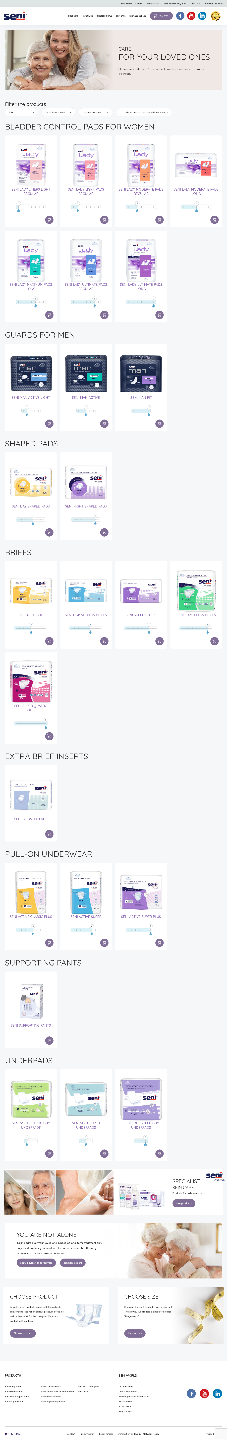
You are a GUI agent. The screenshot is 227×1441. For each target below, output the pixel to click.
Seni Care (82, 1391)
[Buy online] (49, 220)
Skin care (120, 16)
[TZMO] (12, 1434)
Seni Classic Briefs (30, 615)
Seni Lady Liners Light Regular (30, 191)
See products (184, 1203)
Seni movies (125, 1411)
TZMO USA (125, 1406)
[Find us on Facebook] (191, 1393)
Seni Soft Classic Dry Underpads (31, 1125)
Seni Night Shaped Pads (86, 506)
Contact (71, 1433)
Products (73, 16)
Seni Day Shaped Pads (31, 506)
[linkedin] (202, 16)
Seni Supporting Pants (31, 1025)
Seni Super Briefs (141, 615)
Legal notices (106, 1433)
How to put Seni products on (134, 1396)
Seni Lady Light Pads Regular (86, 191)
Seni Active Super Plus (141, 917)
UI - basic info (126, 1386)
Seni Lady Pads (13, 1386)
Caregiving (87, 16)
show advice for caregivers (36, 1262)
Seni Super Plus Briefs (196, 615)
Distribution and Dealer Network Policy (138, 1433)
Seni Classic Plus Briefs (86, 615)
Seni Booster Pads (30, 819)
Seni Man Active (86, 397)
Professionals (104, 16)
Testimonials (125, 1401)
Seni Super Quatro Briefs (31, 708)
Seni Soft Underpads (88, 1386)
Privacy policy (87, 1433)
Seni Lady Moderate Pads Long (196, 191)
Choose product (23, 1333)
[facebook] (180, 16)
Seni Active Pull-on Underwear (57, 1391)
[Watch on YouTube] (204, 1393)
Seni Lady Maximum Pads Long (31, 286)
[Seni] (15, 15)
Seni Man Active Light (31, 397)
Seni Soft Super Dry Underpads (141, 1125)
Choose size (135, 1333)
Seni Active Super (86, 917)
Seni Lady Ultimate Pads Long (141, 286)
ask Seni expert (73, 1262)
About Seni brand (128, 1391)
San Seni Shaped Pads (17, 1396)
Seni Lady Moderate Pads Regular (141, 191)
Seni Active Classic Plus (31, 917)
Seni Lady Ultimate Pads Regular (86, 286)
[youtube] (191, 16)
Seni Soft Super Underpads (86, 1125)
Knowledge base (137, 16)
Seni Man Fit (141, 397)
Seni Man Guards (14, 1391)
